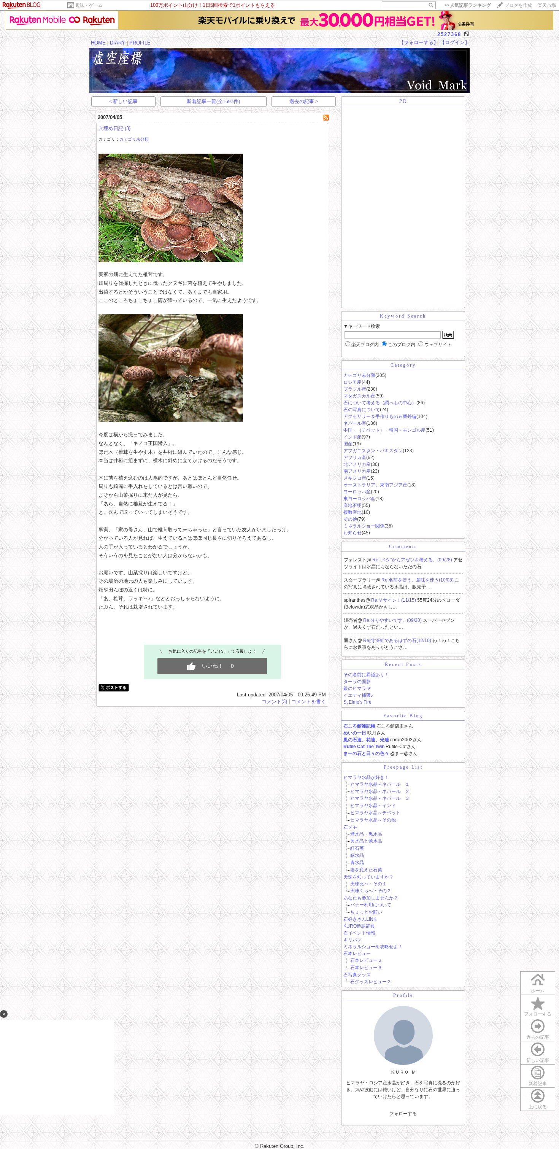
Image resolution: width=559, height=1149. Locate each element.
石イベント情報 (359, 933)
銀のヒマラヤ (357, 688)
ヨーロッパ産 (357, 491)
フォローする (537, 1014)
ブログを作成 (518, 5)
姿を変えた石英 (366, 869)
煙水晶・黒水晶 (366, 834)
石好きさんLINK (359, 919)
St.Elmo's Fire (357, 702)
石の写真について (361, 409)
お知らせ (352, 533)
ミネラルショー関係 (363, 526)
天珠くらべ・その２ (370, 890)
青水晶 (357, 862)
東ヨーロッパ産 (359, 498)
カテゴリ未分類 (134, 139)
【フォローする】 (418, 42)
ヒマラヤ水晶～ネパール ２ (380, 791)
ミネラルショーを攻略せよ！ (373, 946)
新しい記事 (537, 1060)
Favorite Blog (403, 715)
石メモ (350, 827)
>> (468, 5)
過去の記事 (537, 1037)
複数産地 (352, 512)
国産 (348, 444)
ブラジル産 (354, 389)
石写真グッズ (357, 974)
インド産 (352, 437)
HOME (98, 43)
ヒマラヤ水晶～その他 (373, 820)
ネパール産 (354, 423)
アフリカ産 (354, 457)
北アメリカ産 (357, 464)
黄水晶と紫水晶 (366, 841)
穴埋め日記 (110, 128)
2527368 (449, 34)
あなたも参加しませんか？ (370, 898)
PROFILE (140, 43)
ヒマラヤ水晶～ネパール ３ (380, 798)
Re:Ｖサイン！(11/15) (394, 600)
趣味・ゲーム (89, 5)
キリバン (352, 939)
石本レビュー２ (366, 960)
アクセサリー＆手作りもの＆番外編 (379, 416)
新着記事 (538, 1083)
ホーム (538, 990)
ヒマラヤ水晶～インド (373, 805)
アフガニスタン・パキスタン (373, 450)
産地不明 (352, 505)
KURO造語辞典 (359, 926)
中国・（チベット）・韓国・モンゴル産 (384, 430)
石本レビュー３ (366, 967)
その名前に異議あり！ (366, 674)
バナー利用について (370, 904)
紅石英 (357, 848)
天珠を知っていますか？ (368, 877)
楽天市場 (547, 5)
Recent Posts (403, 664)
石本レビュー (357, 953)
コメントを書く (308, 701)
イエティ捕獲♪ (358, 695)
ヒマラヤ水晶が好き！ (366, 777)
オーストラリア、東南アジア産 (375, 485)
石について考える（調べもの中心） (379, 402)
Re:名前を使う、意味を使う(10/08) (418, 580)
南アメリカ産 (357, 471)
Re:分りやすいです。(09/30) (393, 620)
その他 (350, 519)
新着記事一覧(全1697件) (213, 101)
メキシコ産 (354, 478)
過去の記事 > (303, 101)
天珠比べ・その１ (368, 884)
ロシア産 (352, 382)
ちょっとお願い (366, 912)
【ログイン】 (455, 42)
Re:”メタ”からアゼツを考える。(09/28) (412, 560)
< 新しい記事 (123, 101)
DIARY (117, 43)
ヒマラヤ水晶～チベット (375, 812)
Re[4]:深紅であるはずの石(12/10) (397, 640)
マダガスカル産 (359, 396)
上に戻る (538, 1106)
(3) (127, 128)
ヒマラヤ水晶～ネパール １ (380, 784)
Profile (403, 995)
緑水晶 (357, 855)
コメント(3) (274, 701)
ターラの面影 (357, 681)
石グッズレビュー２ (370, 981)
